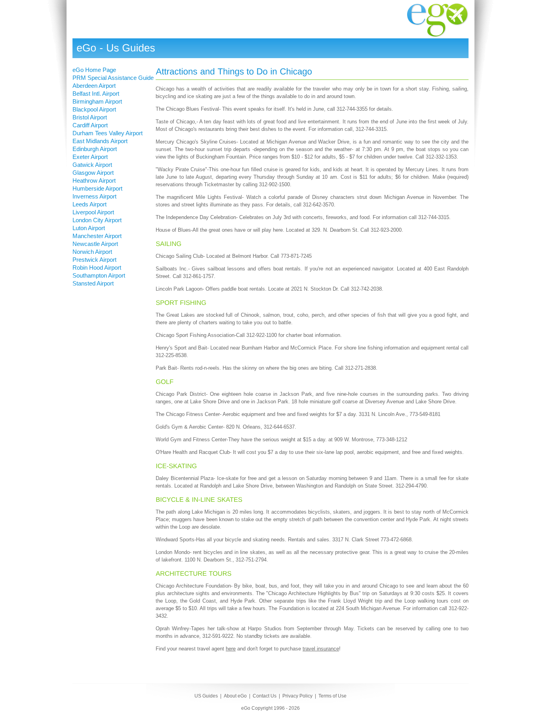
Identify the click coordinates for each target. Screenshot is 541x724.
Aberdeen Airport (94, 85)
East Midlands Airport (100, 141)
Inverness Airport (94, 196)
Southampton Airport (98, 275)
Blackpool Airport (94, 109)
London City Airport (97, 220)
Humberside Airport (97, 188)
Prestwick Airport (94, 259)
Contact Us (264, 696)
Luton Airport (88, 228)
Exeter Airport (90, 156)
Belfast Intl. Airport (95, 93)
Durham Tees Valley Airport (107, 133)
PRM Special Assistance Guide (113, 77)
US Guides (206, 696)
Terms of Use (332, 696)
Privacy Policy (297, 696)
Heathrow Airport (94, 180)
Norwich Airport (92, 251)
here (231, 649)
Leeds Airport (89, 204)
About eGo (235, 696)
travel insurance (321, 649)
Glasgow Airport (93, 172)
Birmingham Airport (97, 101)
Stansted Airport (93, 283)
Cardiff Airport (90, 125)
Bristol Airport (89, 117)
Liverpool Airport (93, 212)
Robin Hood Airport (96, 267)
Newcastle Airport (95, 243)
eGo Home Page (94, 69)
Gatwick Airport (92, 164)
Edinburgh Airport (94, 149)
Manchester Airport (97, 236)
